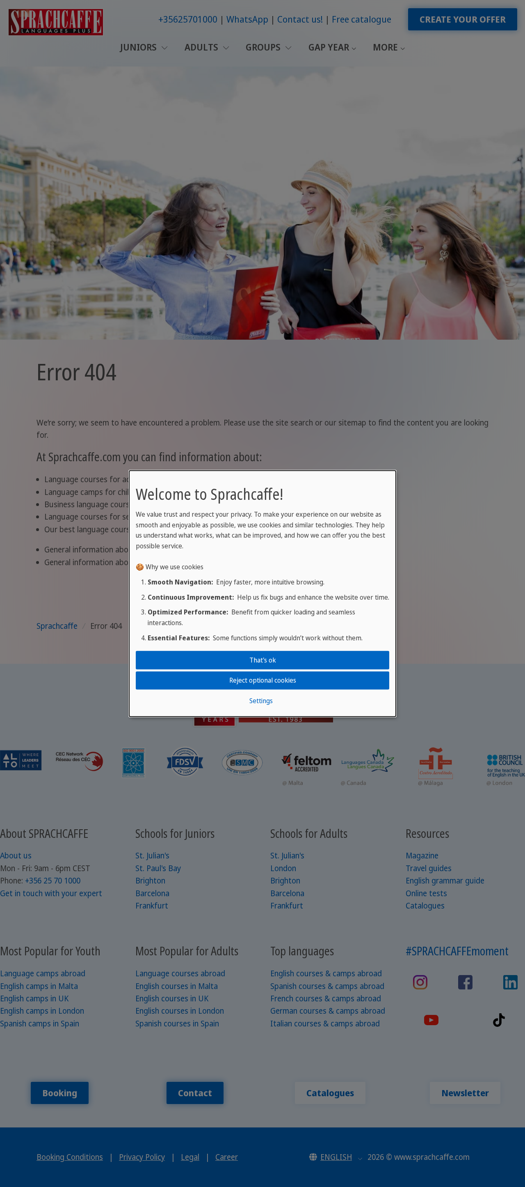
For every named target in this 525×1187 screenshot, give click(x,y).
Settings (261, 700)
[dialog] (262, 594)
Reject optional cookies (262, 680)
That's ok (262, 660)
